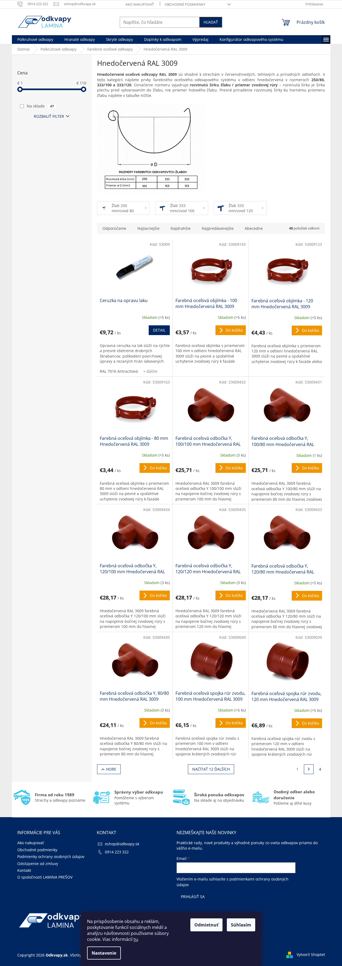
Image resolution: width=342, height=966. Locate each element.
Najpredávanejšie (218, 228)
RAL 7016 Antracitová (119, 371)
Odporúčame (114, 228)
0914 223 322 (117, 851)
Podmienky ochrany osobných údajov (50, 856)
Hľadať (211, 22)
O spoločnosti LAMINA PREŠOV (44, 877)
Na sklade (40, 106)
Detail (159, 330)
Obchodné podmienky (185, 4)
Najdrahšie (181, 228)
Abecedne (254, 228)
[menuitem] (35, 39)
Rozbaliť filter (49, 116)
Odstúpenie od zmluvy (37, 863)
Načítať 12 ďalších (211, 769)
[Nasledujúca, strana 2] (309, 769)
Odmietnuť (206, 925)
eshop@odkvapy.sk (122, 843)
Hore (111, 769)
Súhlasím (241, 925)
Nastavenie (104, 953)
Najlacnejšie (148, 228)
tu (136, 939)
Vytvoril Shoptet (311, 954)
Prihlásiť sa (193, 896)
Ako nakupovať (139, 4)
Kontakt (24, 870)
